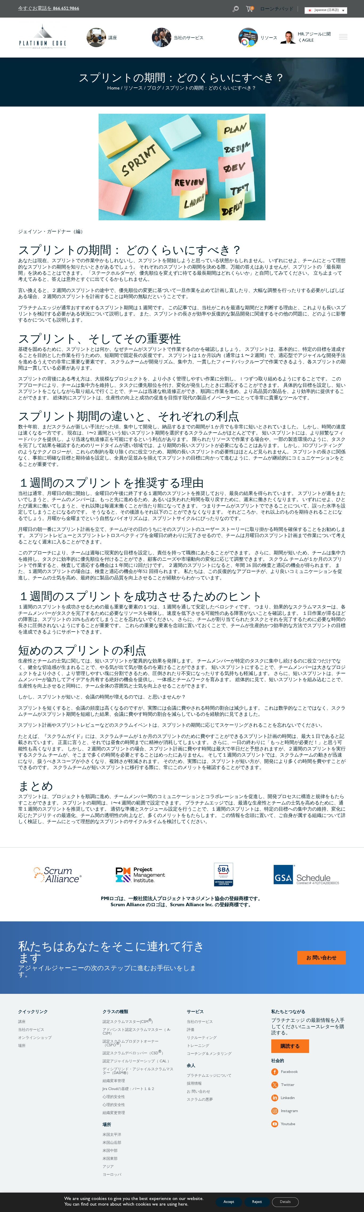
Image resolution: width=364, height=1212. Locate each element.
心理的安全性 (114, 1097)
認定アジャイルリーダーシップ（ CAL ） (137, 1061)
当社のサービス (189, 37)
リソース (268, 37)
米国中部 (110, 1151)
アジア (108, 1167)
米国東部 (110, 1159)
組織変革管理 (114, 1081)
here (182, 1204)
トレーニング (198, 1046)
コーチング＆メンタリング (209, 1054)
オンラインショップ (35, 1038)
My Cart (252, 8)
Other (343, 37)
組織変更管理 (114, 1113)
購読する (290, 1046)
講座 (112, 37)
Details (285, 1202)
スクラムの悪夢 (200, 1100)
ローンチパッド (277, 8)
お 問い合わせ (321, 958)
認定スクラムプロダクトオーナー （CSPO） (131, 1043)
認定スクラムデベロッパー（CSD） (134, 1053)
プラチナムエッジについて (209, 1076)
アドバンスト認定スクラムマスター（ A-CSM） (137, 1032)
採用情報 (194, 1084)
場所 (22, 1046)
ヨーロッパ (112, 1175)
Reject (257, 1202)
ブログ (154, 88)
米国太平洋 (112, 1135)
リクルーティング (202, 1038)
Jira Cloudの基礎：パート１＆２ (129, 1089)
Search (236, 9)
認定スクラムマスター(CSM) (128, 1022)
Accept (229, 1202)
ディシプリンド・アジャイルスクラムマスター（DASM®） (138, 1071)
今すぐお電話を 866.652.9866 (48, 8)
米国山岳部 (112, 1143)
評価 (190, 1030)
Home (113, 88)
